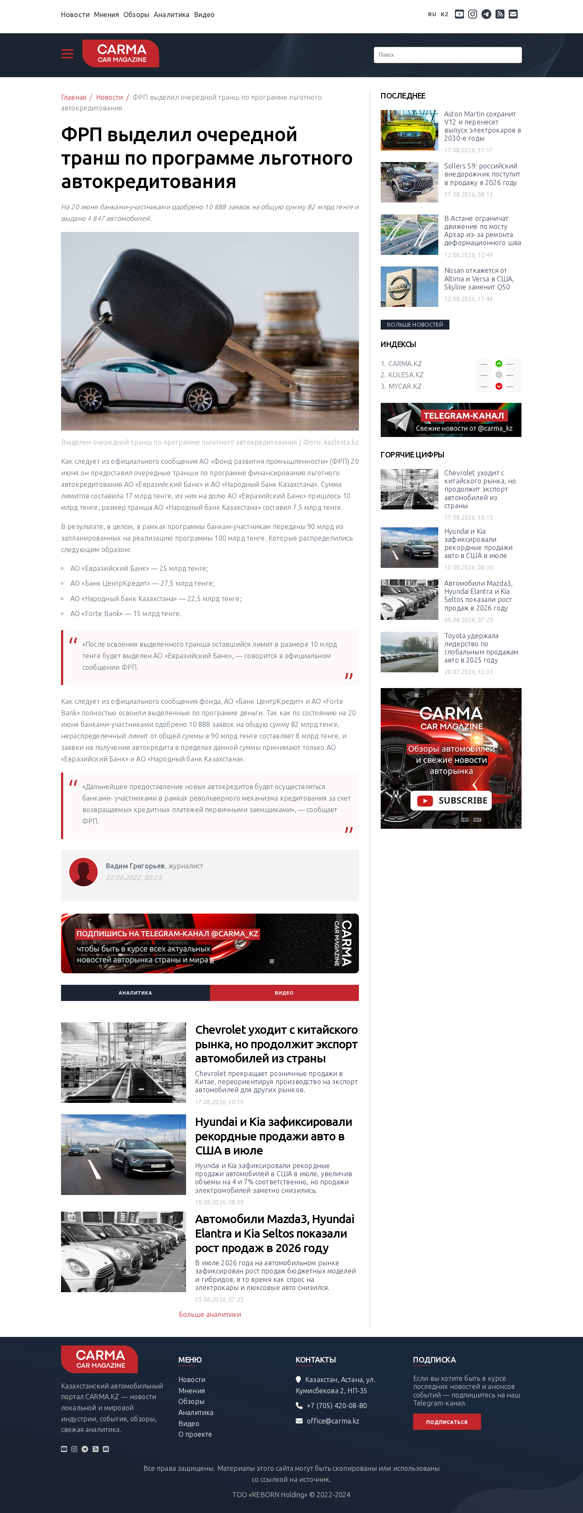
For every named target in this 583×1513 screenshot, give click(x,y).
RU (432, 14)
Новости (75, 14)
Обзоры (136, 14)
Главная (73, 97)
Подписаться (447, 1422)
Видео (204, 14)
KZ (445, 14)
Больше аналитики (210, 1314)
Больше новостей (415, 324)
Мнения (106, 14)
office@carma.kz (333, 1421)
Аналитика (171, 14)
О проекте (195, 1434)
